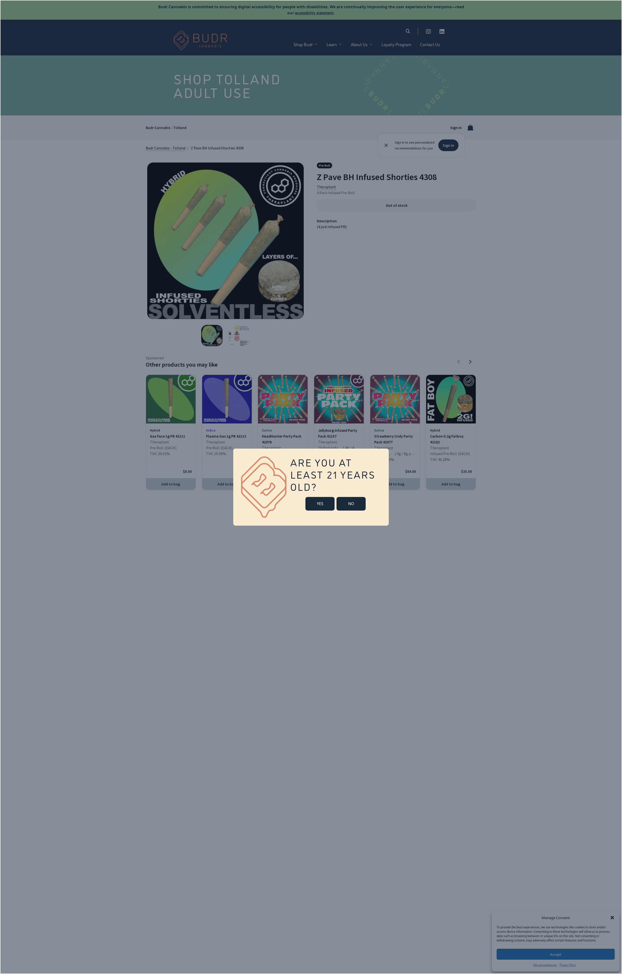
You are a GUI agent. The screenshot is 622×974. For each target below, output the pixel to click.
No (351, 503)
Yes (320, 503)
